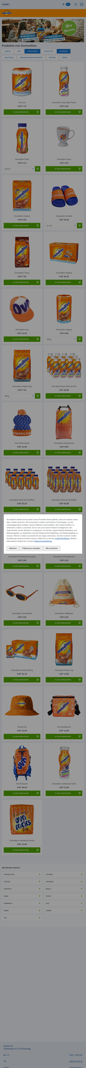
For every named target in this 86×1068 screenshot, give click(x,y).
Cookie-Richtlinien (62, 538)
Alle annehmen (52, 548)
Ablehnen (13, 548)
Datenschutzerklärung (43, 541)
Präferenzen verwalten (31, 548)
